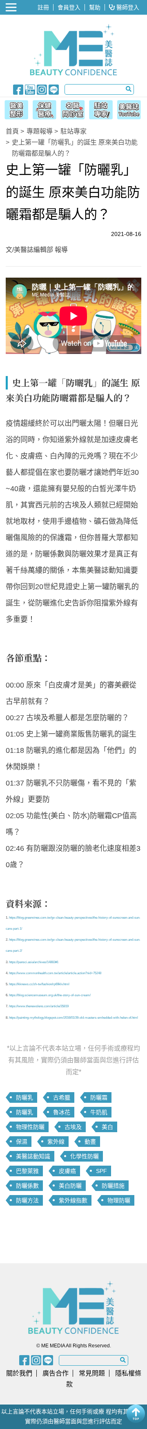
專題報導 (40, 131)
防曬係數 (27, 1185)
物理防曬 (118, 1200)
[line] (54, 89)
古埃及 (73, 1127)
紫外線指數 (73, 1200)
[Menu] (12, 7)
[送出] (128, 89)
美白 (107, 1127)
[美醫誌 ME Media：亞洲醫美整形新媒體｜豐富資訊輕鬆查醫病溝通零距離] (73, 50)
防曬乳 (24, 1097)
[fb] (18, 89)
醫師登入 (127, 7)
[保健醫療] (43, 108)
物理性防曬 (30, 1127)
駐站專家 (73, 131)
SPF (101, 1171)
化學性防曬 (84, 1156)
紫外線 (56, 1141)
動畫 (90, 1141)
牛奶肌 (98, 1112)
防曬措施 (113, 1185)
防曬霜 (98, 1097)
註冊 (43, 7)
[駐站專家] (101, 108)
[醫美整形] (14, 108)
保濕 (21, 1141)
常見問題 (92, 1373)
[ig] (42, 89)
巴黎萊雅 (27, 1171)
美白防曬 (70, 1185)
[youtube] (30, 89)
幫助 (94, 7)
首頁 (12, 131)
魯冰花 (61, 1112)
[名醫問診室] (72, 108)
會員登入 (69, 7)
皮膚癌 (67, 1171)
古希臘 (61, 1097)
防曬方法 (27, 1200)
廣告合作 (55, 1373)
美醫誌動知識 (33, 1156)
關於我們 (19, 1373)
